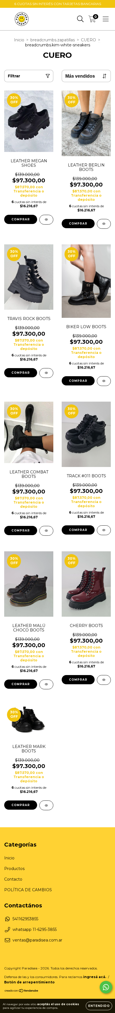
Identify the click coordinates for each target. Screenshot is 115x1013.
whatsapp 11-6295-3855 (35, 929)
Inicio (19, 39)
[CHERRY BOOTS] (104, 680)
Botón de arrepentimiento (29, 982)
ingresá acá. (94, 977)
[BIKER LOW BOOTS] (104, 381)
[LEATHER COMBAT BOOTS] (46, 531)
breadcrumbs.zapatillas (52, 39)
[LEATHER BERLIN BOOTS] (104, 224)
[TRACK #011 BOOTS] (104, 530)
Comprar (20, 219)
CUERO (88, 39)
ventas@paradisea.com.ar (37, 940)
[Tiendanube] (21, 991)
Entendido (99, 1006)
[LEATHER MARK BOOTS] (46, 805)
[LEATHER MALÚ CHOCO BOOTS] (46, 684)
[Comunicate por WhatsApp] (106, 987)
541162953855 (25, 918)
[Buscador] (80, 19)
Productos (14, 868)
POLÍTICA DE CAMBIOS (28, 889)
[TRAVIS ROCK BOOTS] (46, 373)
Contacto (13, 879)
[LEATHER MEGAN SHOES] (46, 220)
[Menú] (105, 19)
